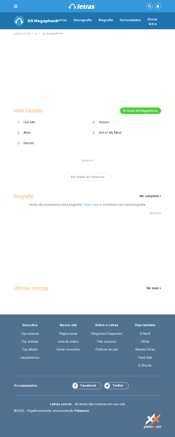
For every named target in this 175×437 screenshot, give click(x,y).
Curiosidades (130, 20)
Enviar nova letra (68, 349)
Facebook (88, 385)
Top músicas (30, 334)
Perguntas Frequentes (106, 334)
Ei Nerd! (145, 334)
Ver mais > (153, 288)
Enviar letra (153, 21)
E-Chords (145, 365)
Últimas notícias (31, 288)
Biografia (106, 20)
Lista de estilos (68, 341)
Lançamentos (29, 357)
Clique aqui (91, 205)
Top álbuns (30, 349)
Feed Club (145, 357)
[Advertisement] (87, 70)
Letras (61, 20)
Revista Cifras (145, 349)
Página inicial (68, 334)
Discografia (83, 20)
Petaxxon (81, 411)
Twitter (117, 385)
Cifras (145, 341)
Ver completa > (150, 196)
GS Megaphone (43, 20)
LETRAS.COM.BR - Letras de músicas (82, 6)
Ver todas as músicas (88, 177)
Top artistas (30, 341)
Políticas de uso (107, 349)
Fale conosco (106, 341)
